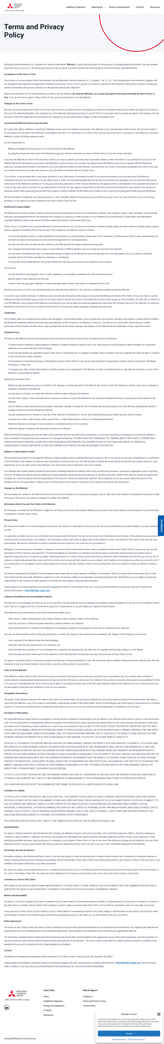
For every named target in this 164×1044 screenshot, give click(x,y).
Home (46, 996)
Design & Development (119, 7)
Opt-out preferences (119, 1039)
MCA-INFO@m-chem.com (38, 590)
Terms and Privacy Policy (136, 1039)
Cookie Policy (89, 1006)
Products (140, 7)
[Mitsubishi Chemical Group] (14, 7)
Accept (129, 1033)
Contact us (88, 996)
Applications (97, 7)
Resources (155, 7)
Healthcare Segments (75, 7)
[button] (159, 1014)
